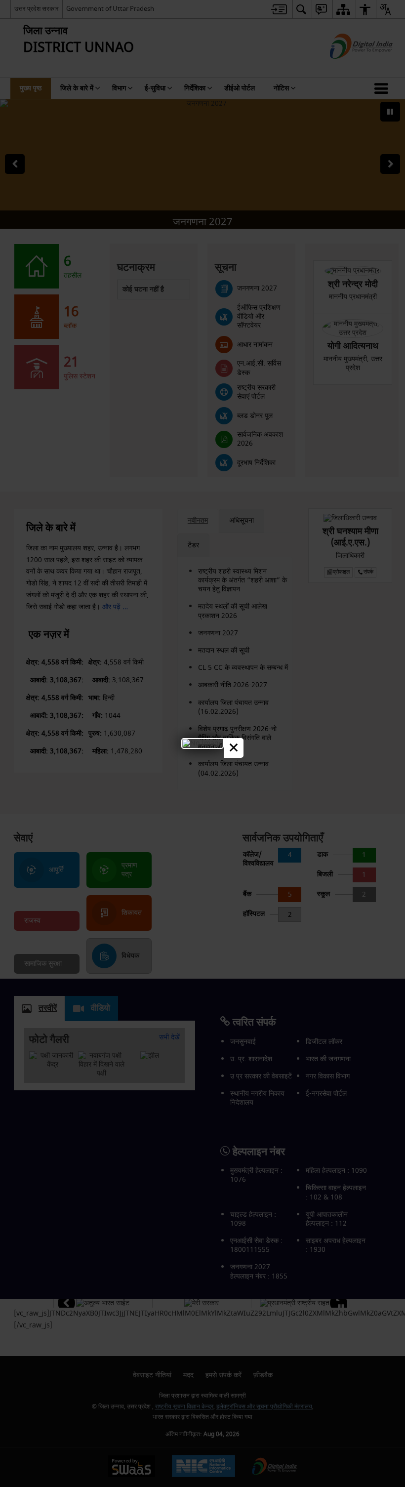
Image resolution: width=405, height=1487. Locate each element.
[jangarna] (202, 743)
